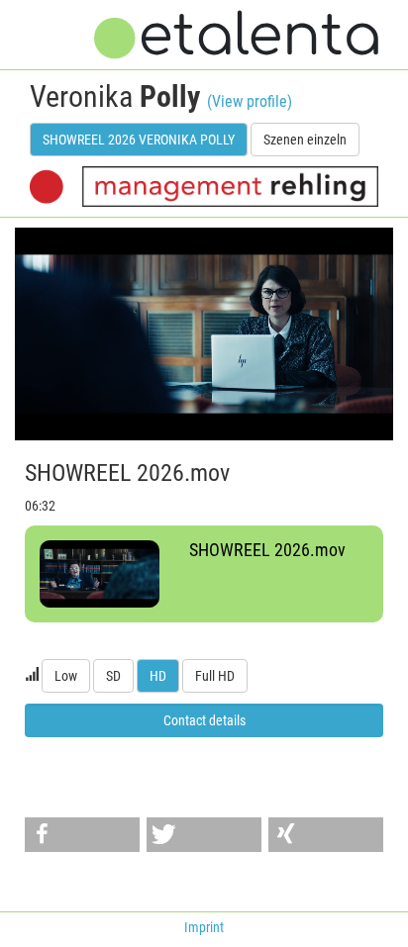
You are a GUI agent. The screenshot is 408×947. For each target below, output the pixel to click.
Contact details (204, 720)
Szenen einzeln (305, 139)
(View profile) (249, 101)
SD (113, 676)
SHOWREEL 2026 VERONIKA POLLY (139, 139)
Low (65, 676)
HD (158, 676)
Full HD (215, 676)
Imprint (204, 927)
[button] (82, 834)
